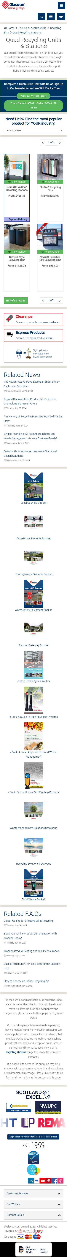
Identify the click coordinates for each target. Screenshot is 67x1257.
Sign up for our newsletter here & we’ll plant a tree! (33, 1137)
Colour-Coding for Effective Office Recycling (29, 920)
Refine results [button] (17, 300)
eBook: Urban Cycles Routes (33, 681)
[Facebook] (54, 1181)
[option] (26, 1122)
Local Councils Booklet (34, 502)
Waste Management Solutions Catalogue (33, 827)
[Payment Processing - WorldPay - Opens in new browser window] (30, 1231)
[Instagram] (60, 1181)
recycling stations (16, 1052)
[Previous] (43, 142)
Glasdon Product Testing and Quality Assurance (31, 951)
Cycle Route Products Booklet (34, 538)
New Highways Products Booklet (33, 574)
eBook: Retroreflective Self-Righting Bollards (33, 792)
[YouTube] (42, 1181)
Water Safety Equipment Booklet (33, 609)
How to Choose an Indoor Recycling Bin (26, 981)
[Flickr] (37, 1181)
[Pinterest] (48, 1181)
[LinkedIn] (31, 1181)
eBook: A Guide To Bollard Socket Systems (33, 716)
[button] (61, 16)
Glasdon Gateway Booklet (34, 645)
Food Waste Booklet (33, 899)
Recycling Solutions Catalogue (33, 863)
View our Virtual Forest (33, 96)
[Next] (60, 142)
